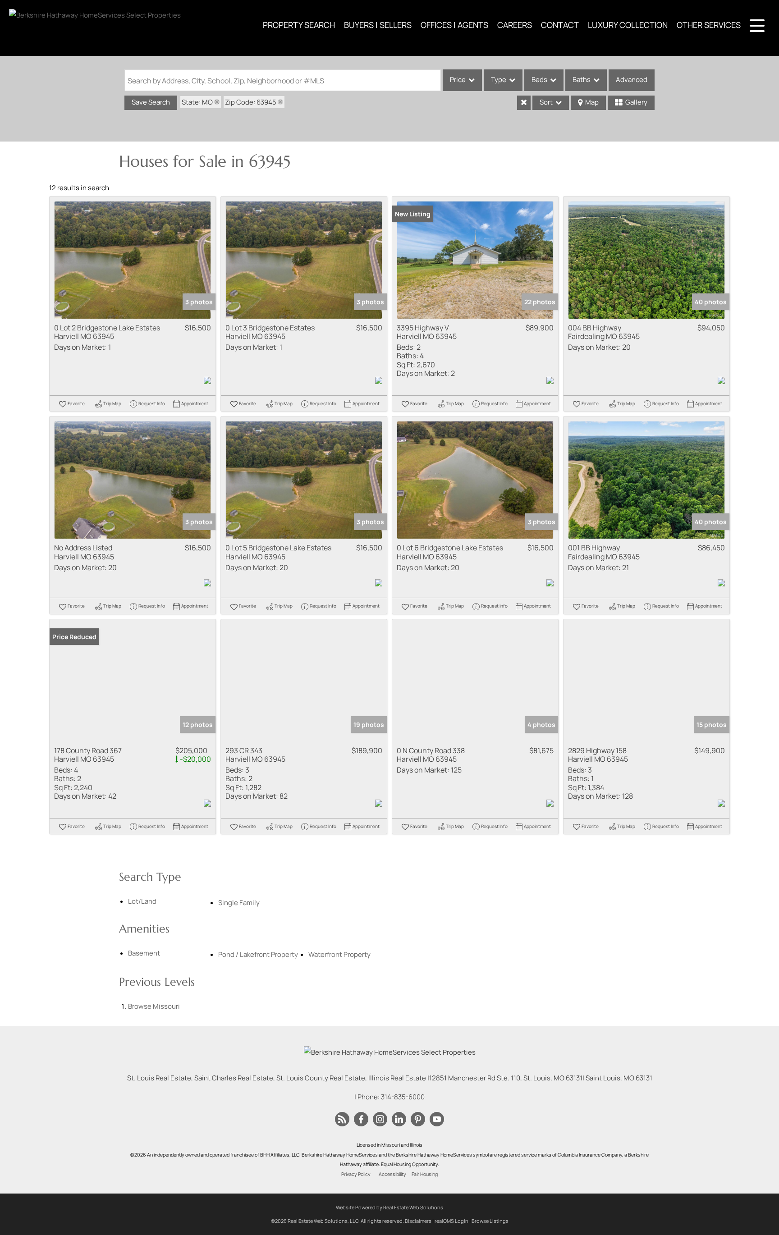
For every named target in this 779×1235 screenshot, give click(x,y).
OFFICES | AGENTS (454, 24)
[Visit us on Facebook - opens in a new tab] (361, 1119)
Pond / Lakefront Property (258, 954)
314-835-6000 (403, 1097)
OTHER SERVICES (709, 24)
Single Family (239, 902)
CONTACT (560, 24)
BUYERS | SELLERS (378, 24)
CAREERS (514, 24)
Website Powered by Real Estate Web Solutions (389, 1207)
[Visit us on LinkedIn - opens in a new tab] (399, 1119)
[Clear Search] (524, 103)
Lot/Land (142, 901)
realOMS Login (451, 1220)
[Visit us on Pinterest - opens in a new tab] (418, 1119)
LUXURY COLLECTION (628, 24)
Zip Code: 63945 (250, 102)
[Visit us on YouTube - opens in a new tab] (437, 1119)
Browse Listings (490, 1220)
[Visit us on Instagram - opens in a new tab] (380, 1119)
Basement (144, 953)
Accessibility (392, 1174)
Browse (154, 1006)
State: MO (197, 102)
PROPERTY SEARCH (299, 24)
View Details (132, 260)
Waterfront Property (339, 954)
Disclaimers (418, 1220)
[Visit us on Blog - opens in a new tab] (342, 1119)
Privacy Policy (356, 1174)
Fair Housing (425, 1174)
